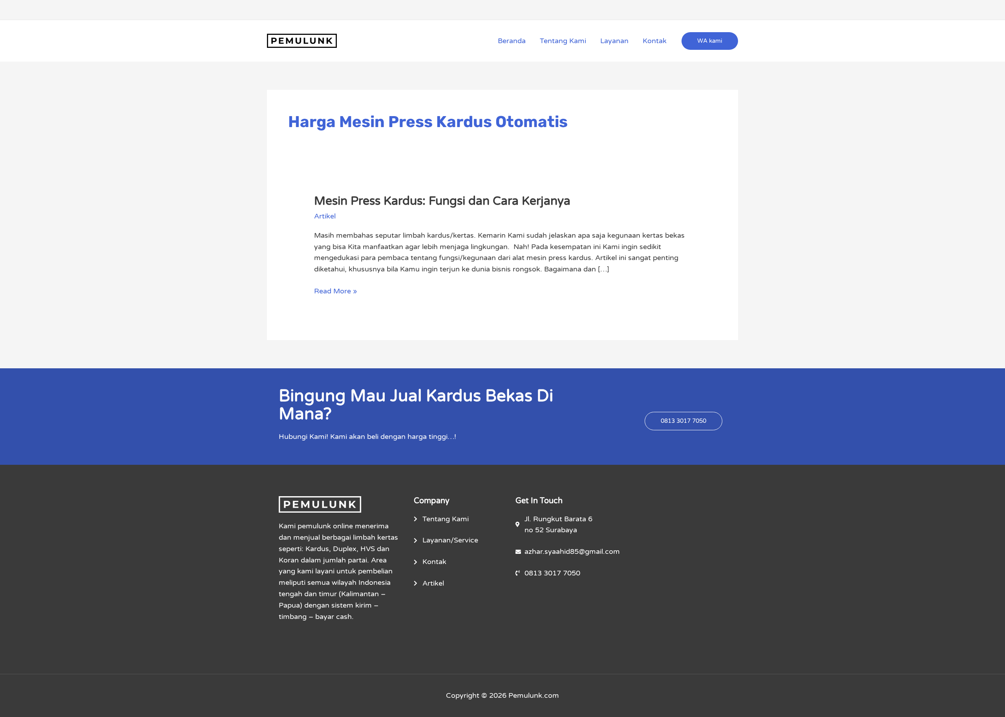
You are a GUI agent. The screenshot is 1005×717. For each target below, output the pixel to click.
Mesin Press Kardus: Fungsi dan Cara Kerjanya (442, 201)
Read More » (335, 290)
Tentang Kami (563, 40)
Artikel (325, 216)
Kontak (655, 40)
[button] (710, 41)
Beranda (512, 40)
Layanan (614, 40)
